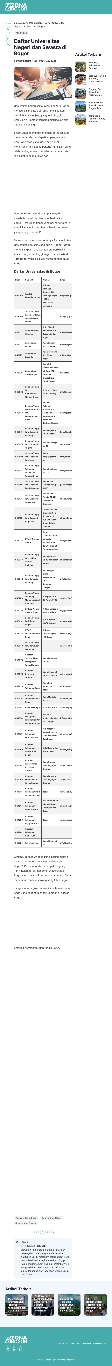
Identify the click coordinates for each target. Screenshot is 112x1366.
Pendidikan (35, 22)
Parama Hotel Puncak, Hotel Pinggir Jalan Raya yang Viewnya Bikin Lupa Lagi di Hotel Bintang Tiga (96, 105)
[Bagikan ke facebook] (8, 34)
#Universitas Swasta (25, 1223)
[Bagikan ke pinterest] (8, 39)
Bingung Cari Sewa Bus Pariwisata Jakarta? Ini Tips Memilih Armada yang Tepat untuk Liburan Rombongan (97, 92)
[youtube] (8, 1348)
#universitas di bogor (26, 1218)
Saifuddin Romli (23, 60)
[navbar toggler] (104, 7)
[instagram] (14, 1348)
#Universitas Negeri (52, 1218)
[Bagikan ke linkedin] (8, 44)
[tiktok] (20, 1348)
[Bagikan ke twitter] (8, 29)
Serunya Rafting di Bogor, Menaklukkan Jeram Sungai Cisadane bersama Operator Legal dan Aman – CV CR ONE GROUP (97, 78)
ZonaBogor (20, 22)
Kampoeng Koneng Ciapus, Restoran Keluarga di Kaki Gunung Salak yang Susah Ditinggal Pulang (97, 118)
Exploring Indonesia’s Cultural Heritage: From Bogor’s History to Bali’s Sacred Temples (97, 65)
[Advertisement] (43, 186)
